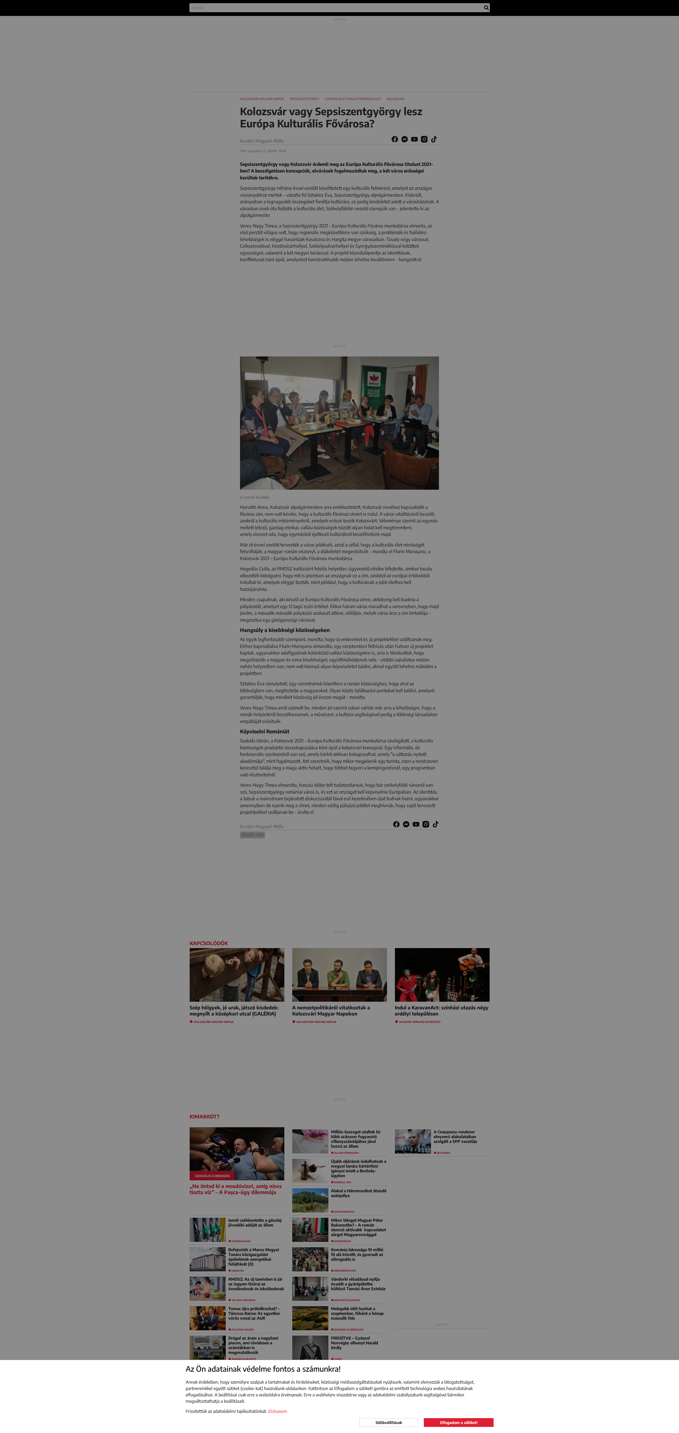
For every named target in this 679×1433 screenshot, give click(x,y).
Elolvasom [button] (277, 1411)
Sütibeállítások (389, 1422)
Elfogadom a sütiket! (458, 1422)
